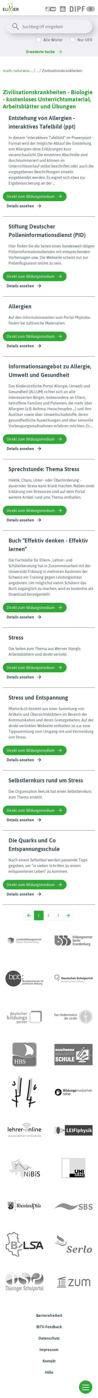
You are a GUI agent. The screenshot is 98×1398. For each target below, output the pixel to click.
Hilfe (49, 1372)
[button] (85, 1387)
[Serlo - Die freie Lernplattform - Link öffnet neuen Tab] (73, 1244)
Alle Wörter (53, 40)
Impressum (49, 1349)
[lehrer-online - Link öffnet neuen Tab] (24, 1130)
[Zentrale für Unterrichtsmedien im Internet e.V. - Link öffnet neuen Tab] (73, 1282)
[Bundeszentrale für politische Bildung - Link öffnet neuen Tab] (24, 979)
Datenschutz (49, 1338)
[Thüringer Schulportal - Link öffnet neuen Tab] (24, 1282)
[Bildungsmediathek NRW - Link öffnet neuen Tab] (73, 1092)
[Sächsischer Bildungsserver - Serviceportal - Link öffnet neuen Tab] (73, 1206)
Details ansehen (20, 206)
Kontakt (49, 1361)
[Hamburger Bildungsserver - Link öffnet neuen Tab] (24, 1054)
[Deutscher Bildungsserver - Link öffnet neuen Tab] (24, 1017)
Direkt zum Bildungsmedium (31, 196)
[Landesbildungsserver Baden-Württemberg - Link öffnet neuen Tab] (24, 941)
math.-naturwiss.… (18, 71)
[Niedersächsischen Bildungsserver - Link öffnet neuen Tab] (24, 1168)
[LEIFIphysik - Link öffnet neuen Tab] (73, 1130)
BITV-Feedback (49, 1327)
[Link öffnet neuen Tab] (82, 7)
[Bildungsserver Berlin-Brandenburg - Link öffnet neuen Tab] (73, 941)
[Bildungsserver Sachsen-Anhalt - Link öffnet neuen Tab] (24, 1244)
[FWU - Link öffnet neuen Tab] (73, 1017)
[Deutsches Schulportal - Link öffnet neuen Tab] (73, 979)
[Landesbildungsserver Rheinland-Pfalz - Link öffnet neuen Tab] (24, 1206)
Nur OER (85, 40)
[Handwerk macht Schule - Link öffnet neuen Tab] (73, 1054)
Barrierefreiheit (49, 1315)
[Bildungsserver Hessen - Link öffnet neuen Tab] (24, 1092)
